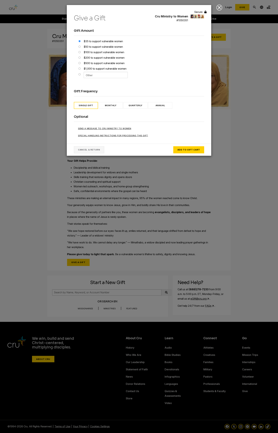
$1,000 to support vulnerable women (104, 68)
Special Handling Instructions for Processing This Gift (113, 135)
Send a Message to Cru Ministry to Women (104, 128)
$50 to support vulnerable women (103, 46)
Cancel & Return (89, 149)
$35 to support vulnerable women (103, 41)
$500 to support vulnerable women (104, 63)
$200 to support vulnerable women (104, 57)
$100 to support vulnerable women (103, 52)
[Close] (219, 7)
